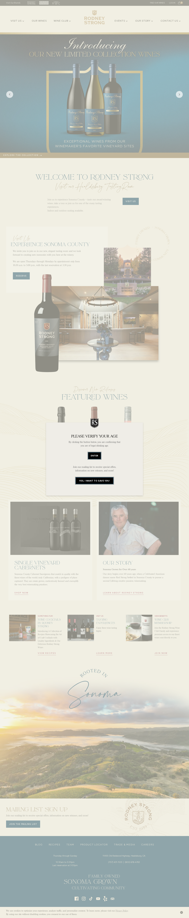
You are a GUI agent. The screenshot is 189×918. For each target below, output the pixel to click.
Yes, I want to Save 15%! (94, 480)
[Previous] (10, 95)
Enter (94, 455)
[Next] (179, 95)
